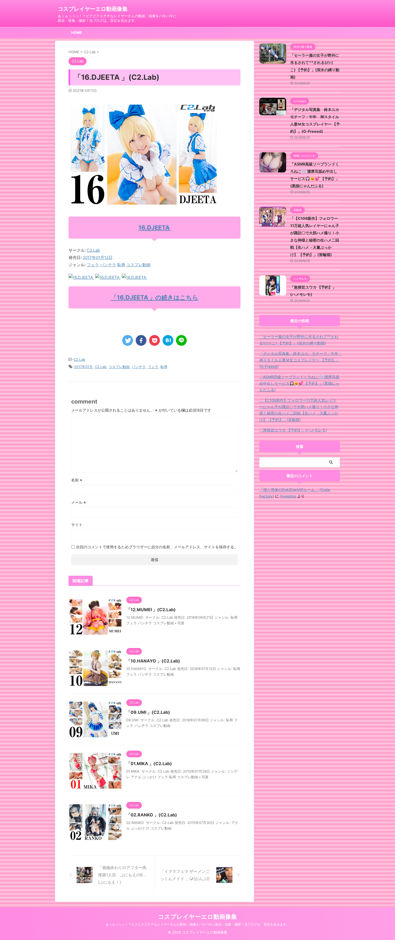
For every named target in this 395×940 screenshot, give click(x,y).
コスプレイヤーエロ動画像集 (93, 9)
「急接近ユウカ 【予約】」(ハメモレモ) (293, 430)
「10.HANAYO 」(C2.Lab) (153, 661)
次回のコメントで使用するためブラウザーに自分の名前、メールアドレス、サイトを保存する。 (157, 547)
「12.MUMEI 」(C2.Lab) (151, 609)
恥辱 (121, 264)
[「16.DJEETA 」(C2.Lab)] (168, 340)
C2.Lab (93, 250)
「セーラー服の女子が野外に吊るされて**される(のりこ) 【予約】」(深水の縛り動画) (298, 339)
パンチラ (108, 264)
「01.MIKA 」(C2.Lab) (149, 763)
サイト (76, 524)
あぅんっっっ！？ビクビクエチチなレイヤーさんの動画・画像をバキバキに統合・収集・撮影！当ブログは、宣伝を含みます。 (197, 924)
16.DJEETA (154, 227)
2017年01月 (83, 367)
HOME (76, 32)
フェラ (93, 264)
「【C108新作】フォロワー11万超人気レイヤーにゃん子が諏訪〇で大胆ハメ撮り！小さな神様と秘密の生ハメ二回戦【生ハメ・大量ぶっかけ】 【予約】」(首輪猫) (298, 410)
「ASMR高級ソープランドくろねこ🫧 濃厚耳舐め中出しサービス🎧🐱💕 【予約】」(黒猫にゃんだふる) (299, 383)
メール (78, 502)
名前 (76, 480)
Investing (288, 496)
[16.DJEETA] (81, 277)
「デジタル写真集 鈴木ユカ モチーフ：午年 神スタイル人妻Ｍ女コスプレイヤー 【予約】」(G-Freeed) (299, 360)
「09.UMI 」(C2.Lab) (148, 712)
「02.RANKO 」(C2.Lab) (151, 814)
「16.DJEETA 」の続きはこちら (154, 297)
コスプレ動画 (138, 264)
